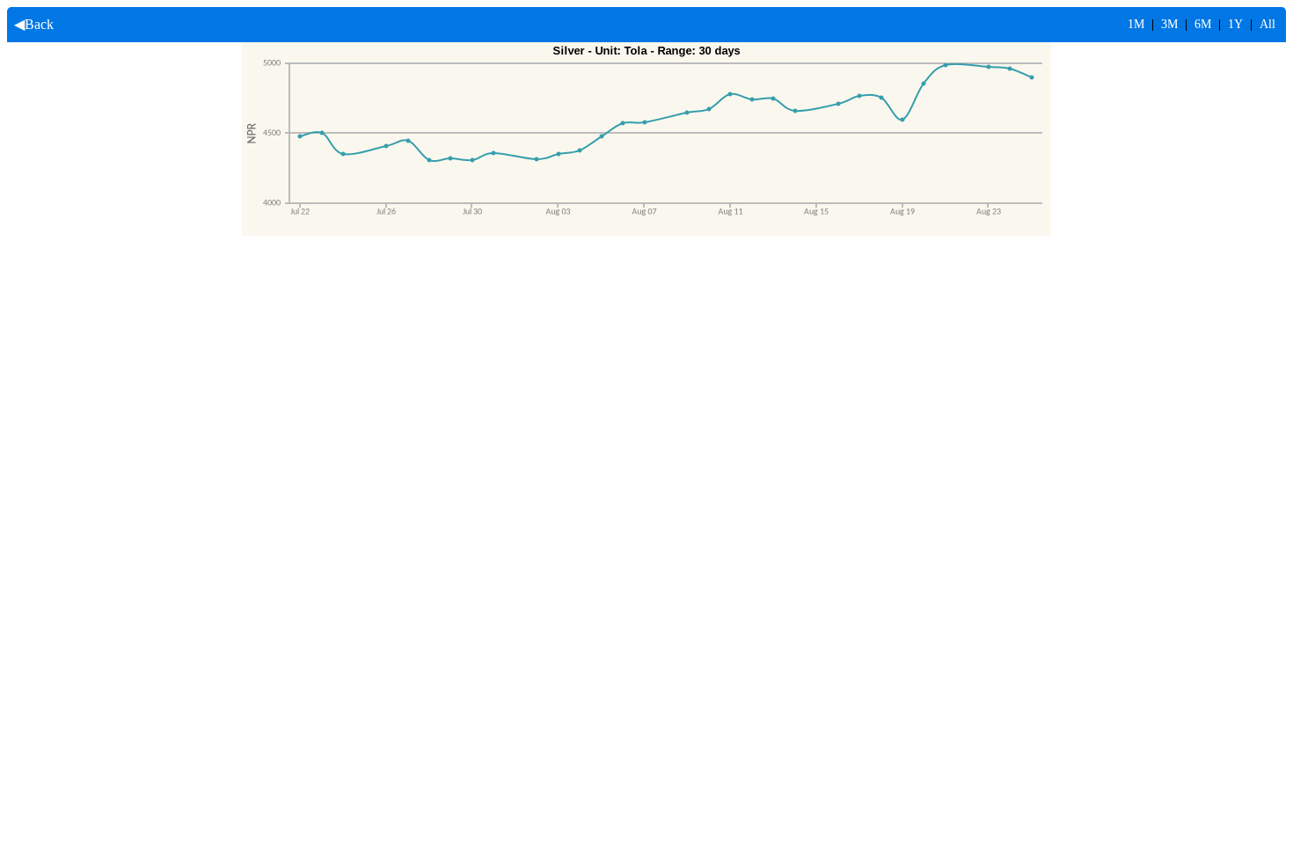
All (1267, 24)
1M (1136, 24)
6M (1202, 24)
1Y (1235, 24)
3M (1169, 24)
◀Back (30, 24)
